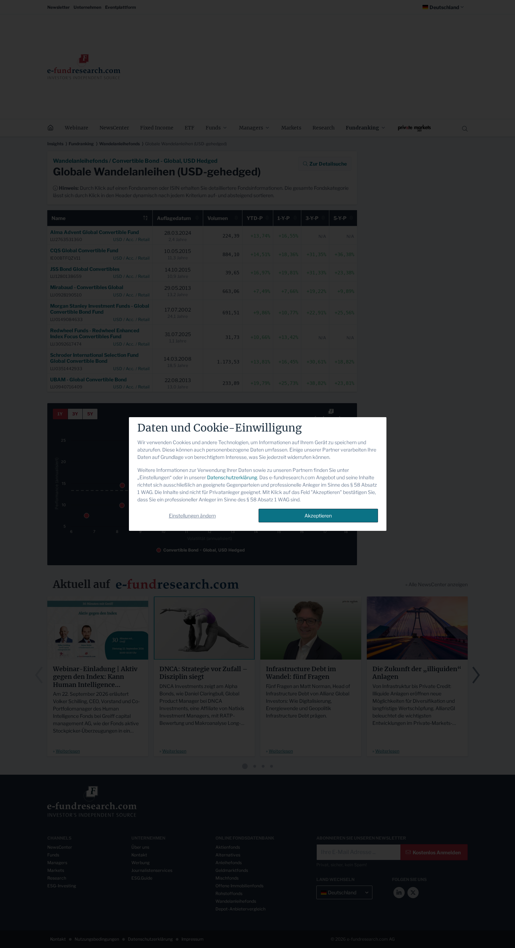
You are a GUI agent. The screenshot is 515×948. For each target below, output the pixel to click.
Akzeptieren (318, 516)
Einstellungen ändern (192, 516)
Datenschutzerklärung (232, 477)
